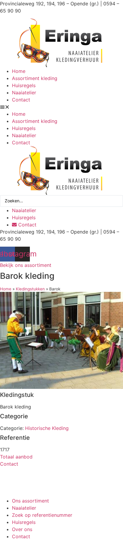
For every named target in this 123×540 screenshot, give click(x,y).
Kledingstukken (30, 289)
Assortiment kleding (34, 78)
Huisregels (24, 85)
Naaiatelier (24, 93)
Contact (21, 100)
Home (18, 71)
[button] (61, 106)
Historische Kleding (47, 428)
